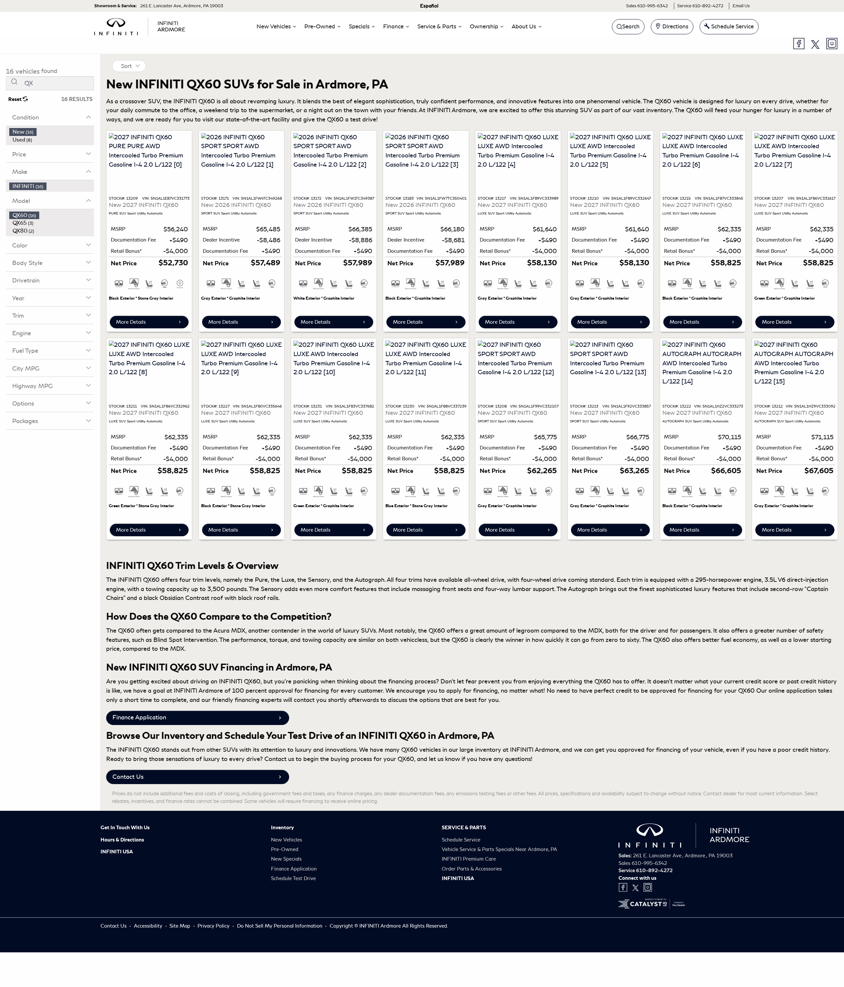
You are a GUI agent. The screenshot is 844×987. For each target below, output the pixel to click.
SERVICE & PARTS (464, 828)
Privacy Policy (214, 926)
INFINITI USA (117, 852)
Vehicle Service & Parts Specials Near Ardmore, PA (499, 849)
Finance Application (139, 717)
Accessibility (149, 926)
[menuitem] (51, 132)
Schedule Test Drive (293, 878)
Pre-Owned (284, 849)
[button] (274, 26)
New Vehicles (286, 840)
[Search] (14, 81)
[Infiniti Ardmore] (139, 25)
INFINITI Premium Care (469, 859)
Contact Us (127, 776)
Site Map (180, 926)
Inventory (282, 828)
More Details (131, 322)
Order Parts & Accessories (472, 869)
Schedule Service (461, 840)
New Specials (286, 859)
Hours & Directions (122, 840)
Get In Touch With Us (125, 828)
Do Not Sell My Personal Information (280, 926)
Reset (15, 99)
